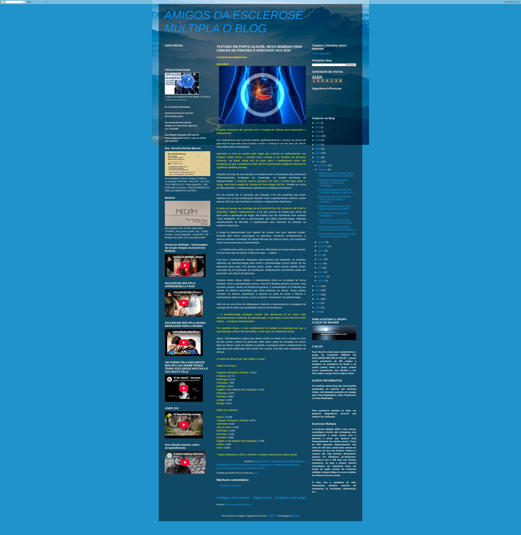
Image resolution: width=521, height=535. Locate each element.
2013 (318, 290)
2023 (318, 127)
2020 (318, 140)
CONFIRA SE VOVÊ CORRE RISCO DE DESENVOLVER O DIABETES (335, 174)
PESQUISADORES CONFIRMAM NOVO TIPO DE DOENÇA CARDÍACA (334, 199)
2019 (318, 144)
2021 (318, 136)
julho (320, 255)
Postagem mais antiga (290, 497)
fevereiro (322, 276)
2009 (318, 307)
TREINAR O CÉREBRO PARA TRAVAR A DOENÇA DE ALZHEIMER (332, 183)
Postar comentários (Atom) (237, 504)
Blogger (295, 516)
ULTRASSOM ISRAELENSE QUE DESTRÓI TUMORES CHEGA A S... (336, 191)
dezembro (323, 165)
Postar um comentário (230, 485)
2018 (318, 148)
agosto (321, 250)
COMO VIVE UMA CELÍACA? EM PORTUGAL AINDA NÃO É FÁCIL (335, 221)
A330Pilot (271, 516)
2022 (318, 131)
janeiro (321, 280)
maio (320, 263)
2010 (318, 303)
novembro (323, 169)
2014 (318, 286)
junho (321, 259)
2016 (318, 157)
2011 (317, 299)
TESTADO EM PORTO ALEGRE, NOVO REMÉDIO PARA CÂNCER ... (336, 228)
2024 (318, 123)
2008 (318, 311)
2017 (318, 153)
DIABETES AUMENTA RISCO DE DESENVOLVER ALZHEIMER (334, 207)
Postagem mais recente (232, 497)
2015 (318, 161)
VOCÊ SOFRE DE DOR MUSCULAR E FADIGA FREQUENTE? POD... (336, 235)
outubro (322, 242)
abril (320, 267)
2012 (318, 294)
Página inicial (262, 497)
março (321, 272)
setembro (322, 246)
